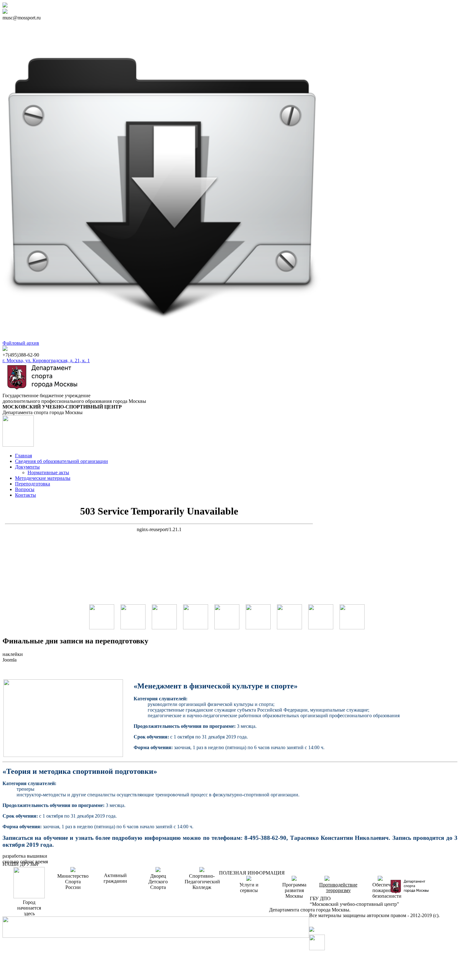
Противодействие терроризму (338, 887)
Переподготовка (32, 483)
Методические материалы (42, 478)
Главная (23, 455)
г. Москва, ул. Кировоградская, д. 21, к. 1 (46, 360)
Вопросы (24, 489)
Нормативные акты (48, 472)
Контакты (25, 495)
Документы (27, 466)
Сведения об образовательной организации (61, 461)
